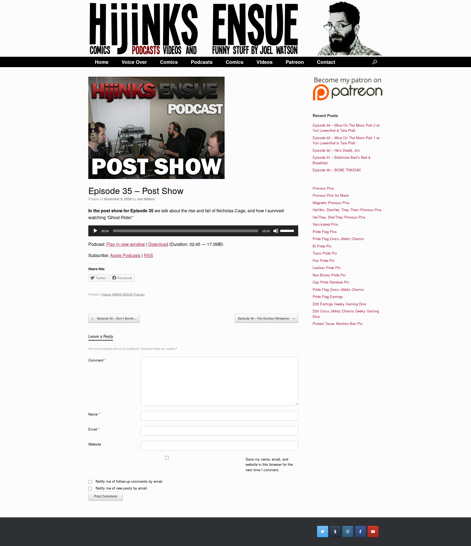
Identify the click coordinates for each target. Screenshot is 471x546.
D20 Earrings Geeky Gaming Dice (339, 303)
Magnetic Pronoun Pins (331, 202)
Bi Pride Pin (322, 246)
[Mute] (276, 231)
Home (101, 61)
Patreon (295, 61)
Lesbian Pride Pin (326, 267)
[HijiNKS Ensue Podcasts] (235, 28)
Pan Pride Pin (323, 260)
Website (94, 444)
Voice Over (134, 61)
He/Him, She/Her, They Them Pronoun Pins (347, 209)
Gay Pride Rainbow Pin (331, 282)
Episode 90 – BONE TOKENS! (337, 169)
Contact (326, 61)
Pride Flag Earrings (328, 296)
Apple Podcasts (125, 255)
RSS (148, 255)
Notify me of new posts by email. (122, 488)
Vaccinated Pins (325, 224)
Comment (97, 360)
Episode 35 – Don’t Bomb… (114, 318)
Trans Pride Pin (325, 253)
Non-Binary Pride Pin (329, 275)
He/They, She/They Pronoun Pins (339, 217)
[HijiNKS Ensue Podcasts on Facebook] (360, 531)
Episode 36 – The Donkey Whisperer (266, 318)
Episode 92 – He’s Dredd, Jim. (337, 150)
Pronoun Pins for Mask (331, 195)
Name (94, 414)
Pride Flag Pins (325, 231)
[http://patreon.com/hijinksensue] (348, 99)
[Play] (95, 231)
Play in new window (125, 244)
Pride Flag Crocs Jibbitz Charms (338, 238)
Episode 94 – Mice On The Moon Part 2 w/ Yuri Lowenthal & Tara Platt (346, 128)
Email (94, 429)
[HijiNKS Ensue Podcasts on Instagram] (347, 531)
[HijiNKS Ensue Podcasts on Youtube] (373, 531)
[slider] (287, 230)
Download (158, 244)
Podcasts (202, 61)
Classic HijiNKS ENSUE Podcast (122, 294)
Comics (169, 61)
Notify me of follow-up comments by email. (129, 481)
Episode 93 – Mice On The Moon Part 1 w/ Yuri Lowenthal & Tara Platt (346, 140)
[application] (193, 230)
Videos (264, 61)
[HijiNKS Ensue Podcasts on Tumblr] (335, 531)
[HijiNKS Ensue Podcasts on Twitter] (322, 531)
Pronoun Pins (323, 188)
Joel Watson (146, 198)
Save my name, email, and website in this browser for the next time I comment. (269, 464)
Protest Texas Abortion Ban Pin (338, 323)
